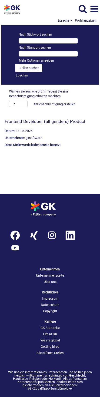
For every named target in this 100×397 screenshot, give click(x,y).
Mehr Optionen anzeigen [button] (36, 60)
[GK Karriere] (50, 209)
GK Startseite (50, 328)
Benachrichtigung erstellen (56, 104)
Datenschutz (50, 305)
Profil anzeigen (85, 20)
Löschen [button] (22, 75)
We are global (50, 340)
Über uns (50, 282)
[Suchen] (82, 8)
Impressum (50, 298)
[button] (94, 9)
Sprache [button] (63, 20)
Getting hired (50, 346)
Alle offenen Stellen (50, 353)
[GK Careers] (14, 9)
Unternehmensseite (50, 275)
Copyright (50, 311)
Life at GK (50, 334)
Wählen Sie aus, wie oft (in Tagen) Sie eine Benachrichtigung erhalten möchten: (38, 93)
